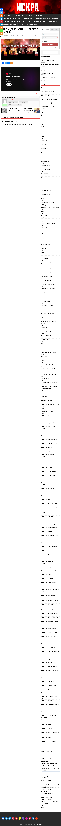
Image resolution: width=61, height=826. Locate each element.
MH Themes (39, 824)
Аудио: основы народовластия (49, 99)
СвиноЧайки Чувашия (46, 728)
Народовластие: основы (47, 305)
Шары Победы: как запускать (8, 24)
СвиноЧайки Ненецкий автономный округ (50, 590)
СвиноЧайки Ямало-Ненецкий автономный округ (48, 742)
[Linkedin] (1, 18)
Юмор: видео (44, 248)
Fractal (42, 128)
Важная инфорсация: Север (48, 280)
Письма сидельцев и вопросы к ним (50, 392)
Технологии (44, 356)
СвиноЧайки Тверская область (49, 681)
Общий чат (55, 18)
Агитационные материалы (25, 18)
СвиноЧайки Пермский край (48, 625)
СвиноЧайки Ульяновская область (50, 704)
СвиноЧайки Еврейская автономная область (50, 483)
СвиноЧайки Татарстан (47, 677)
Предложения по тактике (47, 284)
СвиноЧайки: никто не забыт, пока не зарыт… (13, 21)
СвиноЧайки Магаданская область (50, 570)
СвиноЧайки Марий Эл (46, 574)
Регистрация (54, 29)
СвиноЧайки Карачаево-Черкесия (49, 527)
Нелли (42, 182)
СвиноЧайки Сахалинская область (49, 655)
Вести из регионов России (48, 313)
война (42, 252)
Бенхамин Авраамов (46, 157)
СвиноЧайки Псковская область (49, 632)
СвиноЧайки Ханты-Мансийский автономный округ (49, 716)
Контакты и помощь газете (33, 24)
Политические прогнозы (35, 15)
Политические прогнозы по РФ (49, 374)
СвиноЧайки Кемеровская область (50, 535)
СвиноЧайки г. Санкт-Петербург (49, 471)
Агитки (43, 211)
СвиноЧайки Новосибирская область (48, 605)
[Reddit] (1, 15)
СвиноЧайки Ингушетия (47, 499)
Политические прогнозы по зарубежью (48, 369)
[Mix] (1, 27)
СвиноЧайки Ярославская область (49, 747)
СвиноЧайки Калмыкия (47, 516)
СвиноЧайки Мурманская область (49, 586)
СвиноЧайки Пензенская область (49, 621)
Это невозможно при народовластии (46, 752)
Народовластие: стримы (28, 35)
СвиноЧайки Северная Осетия (48, 662)
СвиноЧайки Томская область (48, 685)
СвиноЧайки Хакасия (46, 711)
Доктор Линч (44, 173)
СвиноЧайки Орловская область (49, 617)
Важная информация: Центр (48, 272)
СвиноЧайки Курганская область (49, 554)
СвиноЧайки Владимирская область (50, 451)
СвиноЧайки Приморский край (48, 628)
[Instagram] (13, 818)
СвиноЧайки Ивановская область (49, 495)
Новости (10, 15)
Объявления (44, 344)
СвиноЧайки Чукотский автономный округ (50, 733)
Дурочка (43, 177)
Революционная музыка (47, 240)
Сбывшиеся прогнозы (46, 378)
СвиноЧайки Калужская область (49, 520)
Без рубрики (44, 120)
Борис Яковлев (45, 161)
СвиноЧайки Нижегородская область (48, 595)
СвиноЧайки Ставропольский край (50, 670)
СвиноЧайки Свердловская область (50, 659)
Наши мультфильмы (46, 231)
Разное (43, 348)
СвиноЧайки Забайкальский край (49, 492)
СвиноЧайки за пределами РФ (48, 488)
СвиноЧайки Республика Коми (48, 636)
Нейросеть (44, 327)
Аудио (24, 15)
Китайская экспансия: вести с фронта (48, 322)
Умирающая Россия (46, 244)
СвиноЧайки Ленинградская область (48, 562)
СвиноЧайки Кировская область (49, 539)
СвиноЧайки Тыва (45, 693)
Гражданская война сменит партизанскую (45, 21)
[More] (11, 63)
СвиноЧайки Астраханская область (50, 432)
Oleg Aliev (43, 144)
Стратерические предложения (49, 288)
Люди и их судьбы (45, 301)
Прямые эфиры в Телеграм (48, 223)
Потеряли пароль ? (54, 47)
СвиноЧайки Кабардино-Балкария (49, 507)
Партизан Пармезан (46, 190)
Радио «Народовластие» (42, 18)
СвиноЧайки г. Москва (46, 467)
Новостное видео (45, 236)
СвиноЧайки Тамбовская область (49, 674)
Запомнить (47, 41)
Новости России (45, 339)
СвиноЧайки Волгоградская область (48, 455)
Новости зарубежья (46, 331)
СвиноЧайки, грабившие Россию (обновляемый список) (49, 410)
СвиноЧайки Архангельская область (48, 427)
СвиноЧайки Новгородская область (50, 600)
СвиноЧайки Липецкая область (49, 567)
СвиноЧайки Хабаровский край (49, 708)
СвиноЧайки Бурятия (46, 447)
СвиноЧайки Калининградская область (48, 511)
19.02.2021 (6, 35)
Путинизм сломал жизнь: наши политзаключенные (49, 387)
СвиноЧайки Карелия (46, 531)
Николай (43, 186)
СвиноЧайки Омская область (48, 610)
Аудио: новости (45, 95)
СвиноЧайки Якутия (46, 737)
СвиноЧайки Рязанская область (49, 643)
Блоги (42, 124)
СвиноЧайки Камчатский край (48, 524)
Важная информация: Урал (48, 268)
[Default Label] (6, 818)
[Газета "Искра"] (30, 13)
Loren (42, 136)
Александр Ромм (45, 148)
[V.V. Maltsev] (4, 101)
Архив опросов (45, 777)
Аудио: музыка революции (47, 91)
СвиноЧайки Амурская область (49, 423)
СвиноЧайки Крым (45, 550)
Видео (17, 15)
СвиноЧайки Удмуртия (46, 700)
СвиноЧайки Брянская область (49, 443)
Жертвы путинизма (46, 297)
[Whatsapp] (1, 30)
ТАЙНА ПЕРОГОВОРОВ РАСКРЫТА (50, 64)
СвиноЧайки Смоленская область (49, 666)
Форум (30, 21)
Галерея (43, 317)
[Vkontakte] (8, 63)
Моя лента (21, 24)
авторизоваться (29, 124)
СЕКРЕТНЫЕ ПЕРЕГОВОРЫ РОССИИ (50, 69)
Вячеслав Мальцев (46, 169)
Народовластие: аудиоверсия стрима (48, 107)
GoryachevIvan (44, 132)
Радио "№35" (44, 396)
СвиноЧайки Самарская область (49, 647)
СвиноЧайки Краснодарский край (49, 546)
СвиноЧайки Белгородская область (50, 439)
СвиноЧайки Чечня (46, 724)
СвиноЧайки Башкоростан (47, 435)
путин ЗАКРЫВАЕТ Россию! (48, 73)
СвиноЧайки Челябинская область (50, 721)
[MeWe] (1, 24)
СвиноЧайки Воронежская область (50, 464)
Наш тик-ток (44, 227)
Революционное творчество (48, 352)
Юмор (42, 360)
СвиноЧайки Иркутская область (49, 503)
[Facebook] (3, 63)
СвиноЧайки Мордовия (47, 578)
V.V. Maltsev (13, 35)
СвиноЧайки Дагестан (46, 479)
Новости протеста (46, 335)
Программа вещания (46, 115)
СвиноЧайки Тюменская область (49, 696)
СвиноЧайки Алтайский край (48, 419)
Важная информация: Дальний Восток (49, 262)
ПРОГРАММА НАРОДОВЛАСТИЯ (8, 18)
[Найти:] (50, 52)
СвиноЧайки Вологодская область (50, 460)
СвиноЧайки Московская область (49, 582)
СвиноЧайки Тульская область (49, 689)
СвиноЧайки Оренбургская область (50, 613)
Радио (42, 112)
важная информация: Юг (47, 276)
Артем (42, 152)
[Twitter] (6, 63)
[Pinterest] (1, 21)
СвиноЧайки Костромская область (50, 542)
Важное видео (45, 215)
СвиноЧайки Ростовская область (49, 640)
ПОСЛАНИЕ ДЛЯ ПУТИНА (47, 60)
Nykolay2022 (44, 140)
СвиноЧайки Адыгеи (46, 415)
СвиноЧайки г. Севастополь (48, 475)
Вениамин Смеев (45, 165)
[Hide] (0, 36)
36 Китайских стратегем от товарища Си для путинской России (50, 206)
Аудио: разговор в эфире (47, 103)
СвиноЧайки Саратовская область (50, 651)
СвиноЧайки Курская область (48, 558)
